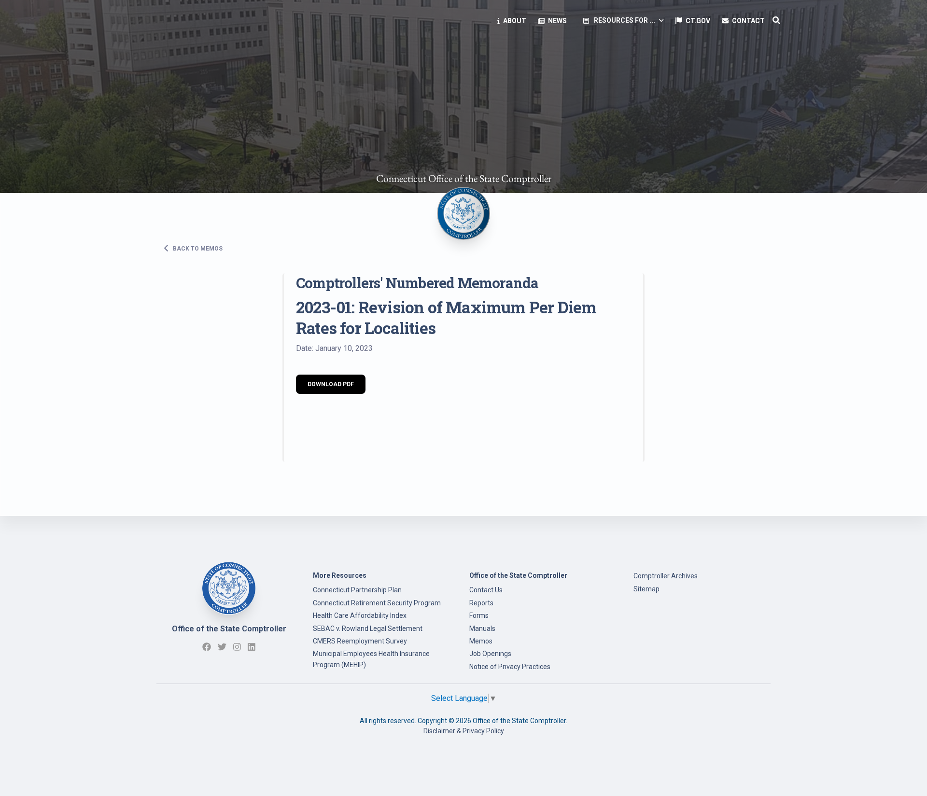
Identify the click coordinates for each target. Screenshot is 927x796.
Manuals (482, 628)
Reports (481, 603)
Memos (480, 641)
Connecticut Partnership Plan (357, 590)
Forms (479, 615)
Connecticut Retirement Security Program (377, 603)
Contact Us (486, 590)
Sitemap (646, 589)
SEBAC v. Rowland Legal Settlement (367, 628)
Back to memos (197, 248)
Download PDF (331, 384)
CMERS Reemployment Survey (360, 641)
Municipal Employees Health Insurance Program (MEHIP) (371, 659)
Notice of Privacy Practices (509, 666)
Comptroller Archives (665, 576)
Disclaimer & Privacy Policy (463, 731)
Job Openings (490, 653)
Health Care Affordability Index (360, 615)
